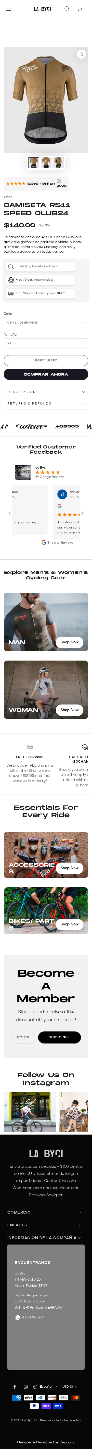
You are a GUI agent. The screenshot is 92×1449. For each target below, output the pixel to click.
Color (8, 313)
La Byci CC (30, 1420)
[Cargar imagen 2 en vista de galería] (46, 162)
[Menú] (8, 9)
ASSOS (8, 197)
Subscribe (59, 1037)
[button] (66, 9)
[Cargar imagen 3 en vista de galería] (58, 162)
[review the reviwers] (48, 507)
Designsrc (67, 1442)
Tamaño (10, 334)
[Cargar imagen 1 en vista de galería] (33, 162)
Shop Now (70, 642)
